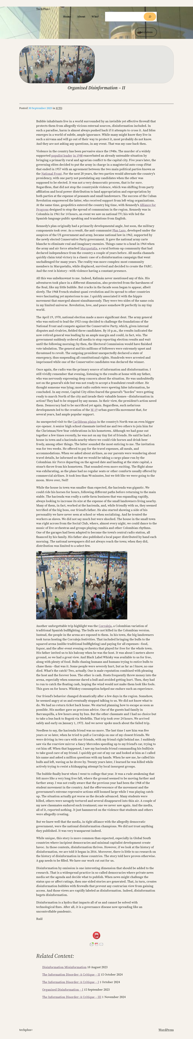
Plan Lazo (119, 230)
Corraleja (105, 626)
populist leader (61, 155)
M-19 (94, 410)
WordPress (166, 1030)
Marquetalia (88, 248)
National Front (51, 174)
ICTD (59, 108)
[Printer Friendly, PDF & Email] (96, 944)
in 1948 (78, 155)
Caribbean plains (84, 422)
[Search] (150, 16)
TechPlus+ (43, 9)
